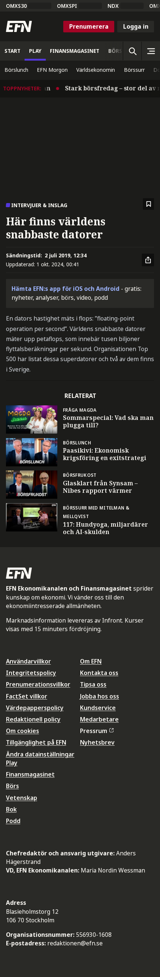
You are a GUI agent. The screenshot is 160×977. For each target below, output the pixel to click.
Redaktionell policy (33, 719)
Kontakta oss (99, 673)
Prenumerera (89, 26)
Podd (13, 821)
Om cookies (22, 731)
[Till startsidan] (19, 26)
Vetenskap (21, 798)
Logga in (135, 26)
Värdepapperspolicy (35, 708)
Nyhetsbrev (97, 742)
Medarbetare (99, 719)
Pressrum (93, 731)
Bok (11, 809)
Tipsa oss (93, 684)
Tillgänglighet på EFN (36, 742)
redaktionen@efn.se (75, 943)
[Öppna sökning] (132, 51)
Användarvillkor (28, 661)
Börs (12, 786)
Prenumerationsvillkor (38, 684)
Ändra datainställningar (40, 754)
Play (11, 763)
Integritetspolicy (31, 673)
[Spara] (148, 204)
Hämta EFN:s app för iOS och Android (65, 289)
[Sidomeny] (150, 51)
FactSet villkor (26, 696)
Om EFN (91, 661)
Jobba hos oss (99, 696)
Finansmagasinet (30, 774)
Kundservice (98, 708)
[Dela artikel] (148, 260)
